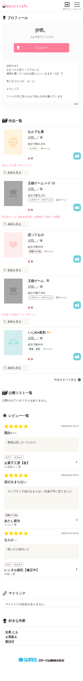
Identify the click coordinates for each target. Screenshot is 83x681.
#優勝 (56, 216)
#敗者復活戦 (25, 216)
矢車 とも (11, 632)
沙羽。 (32, 137)
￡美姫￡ (11, 636)
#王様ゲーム (9, 216)
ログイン (67, 9)
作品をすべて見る (65, 379)
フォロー (41, 47)
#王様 (5, 314)
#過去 (48, 216)
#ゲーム (31, 314)
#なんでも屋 (9, 165)
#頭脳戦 (38, 216)
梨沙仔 (9, 641)
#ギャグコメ (25, 165)
